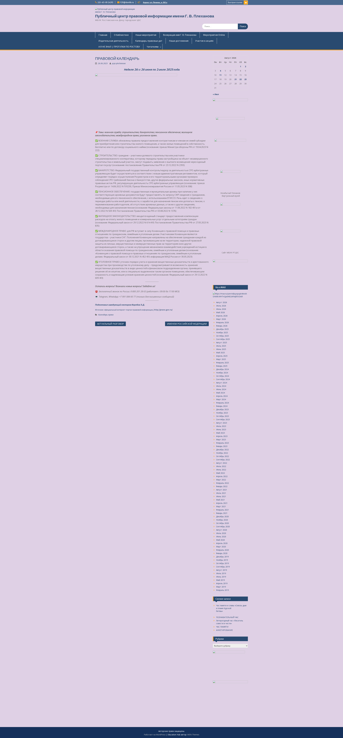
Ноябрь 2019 (222, 560)
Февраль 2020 (222, 550)
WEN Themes (193, 734)
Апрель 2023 (222, 436)
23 (245, 79)
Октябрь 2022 (222, 456)
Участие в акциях (204, 40)
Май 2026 (220, 312)
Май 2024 (220, 392)
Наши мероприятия (145, 34)
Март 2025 (221, 359)
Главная (103, 34)
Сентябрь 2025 (223, 339)
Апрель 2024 (222, 396)
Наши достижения (178, 40)
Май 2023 (220, 433)
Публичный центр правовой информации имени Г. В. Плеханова (154, 16)
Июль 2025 (221, 346)
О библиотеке (121, 34)
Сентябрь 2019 (223, 566)
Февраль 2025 (222, 362)
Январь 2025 (221, 366)
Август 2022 (221, 463)
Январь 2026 (221, 326)
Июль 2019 (221, 573)
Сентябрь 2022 (223, 459)
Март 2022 (221, 479)
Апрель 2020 (222, 543)
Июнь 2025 (221, 349)
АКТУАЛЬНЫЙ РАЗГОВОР (110, 323)
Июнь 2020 (221, 536)
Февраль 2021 (222, 510)
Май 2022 (220, 473)
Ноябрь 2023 (222, 412)
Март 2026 (221, 319)
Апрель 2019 (222, 583)
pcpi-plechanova (119, 63)
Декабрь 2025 (222, 329)
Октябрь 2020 (222, 523)
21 (235, 79)
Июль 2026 (221, 305)
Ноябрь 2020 (222, 520)
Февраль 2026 (222, 322)
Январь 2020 (221, 553)
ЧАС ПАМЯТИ (222, 626)
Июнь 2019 (221, 576)
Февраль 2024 (222, 402)
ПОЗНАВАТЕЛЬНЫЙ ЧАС (227, 617)
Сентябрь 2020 (223, 526)
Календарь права (105, 314)
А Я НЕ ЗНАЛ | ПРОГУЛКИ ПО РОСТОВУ (119, 46)
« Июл (216, 94)
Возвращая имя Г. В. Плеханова (179, 34)
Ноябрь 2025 (222, 332)
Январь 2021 (221, 513)
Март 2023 (221, 439)
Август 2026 (221, 302)
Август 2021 (221, 489)
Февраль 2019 (222, 590)
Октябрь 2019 (222, 563)
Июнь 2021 (221, 496)
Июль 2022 (221, 466)
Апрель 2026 (222, 315)
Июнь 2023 (221, 429)
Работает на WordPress (155, 734)
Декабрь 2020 (222, 516)
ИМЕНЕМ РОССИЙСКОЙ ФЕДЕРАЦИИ (187, 323)
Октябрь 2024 (222, 376)
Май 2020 (220, 540)
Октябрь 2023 (222, 416)
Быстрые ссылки (235, 2)
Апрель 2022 (222, 476)
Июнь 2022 (221, 469)
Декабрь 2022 (222, 449)
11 (220, 75)
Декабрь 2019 (222, 556)
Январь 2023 (221, 446)
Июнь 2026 (221, 309)
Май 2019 (220, 580)
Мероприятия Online (214, 34)
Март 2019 (221, 586)
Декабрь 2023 (222, 409)
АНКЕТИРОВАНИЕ (224, 630)
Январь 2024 (221, 406)
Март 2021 (221, 506)
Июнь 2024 (221, 389)
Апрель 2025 (222, 356)
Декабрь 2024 (222, 369)
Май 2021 (220, 499)
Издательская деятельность (113, 40)
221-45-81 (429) (105, 2)
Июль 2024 (221, 386)
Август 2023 (221, 423)
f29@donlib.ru (127, 2)
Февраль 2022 (222, 483)
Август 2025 (221, 342)
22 (240, 79)
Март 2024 (221, 399)
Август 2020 (221, 530)
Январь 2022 (221, 486)
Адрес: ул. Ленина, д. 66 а (155, 2)
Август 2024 (221, 382)
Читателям (152, 46)
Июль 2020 (221, 533)
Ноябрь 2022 (222, 453)
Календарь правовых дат (148, 40)
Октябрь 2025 (222, 336)
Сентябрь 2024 (223, 379)
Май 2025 (220, 352)
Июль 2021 (221, 493)
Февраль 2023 (222, 443)
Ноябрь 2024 (222, 372)
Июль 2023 (221, 426)
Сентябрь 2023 (223, 419)
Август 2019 (221, 570)
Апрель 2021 (222, 503)
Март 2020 (221, 546)
